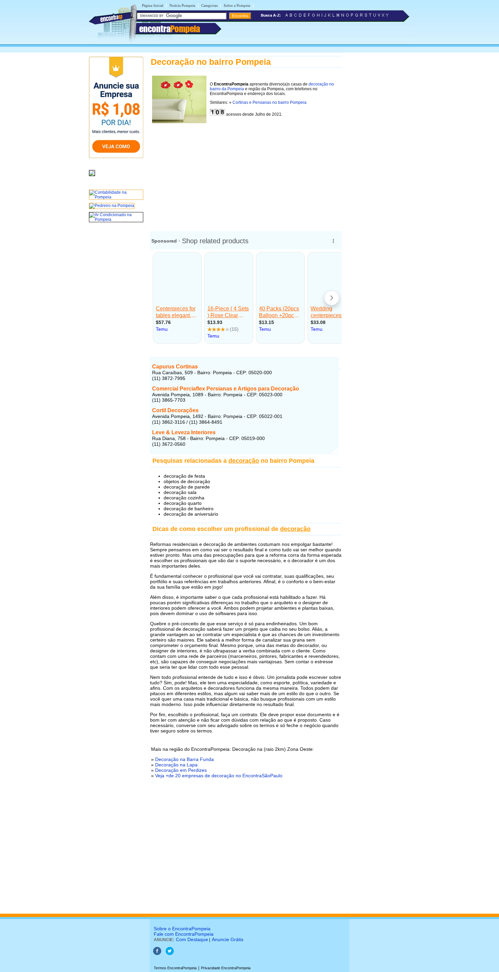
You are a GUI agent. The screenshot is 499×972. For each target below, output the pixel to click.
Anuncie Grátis (227, 939)
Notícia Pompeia (182, 5)
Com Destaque (192, 939)
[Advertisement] (246, 172)
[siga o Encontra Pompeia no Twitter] (170, 953)
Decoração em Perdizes (181, 770)
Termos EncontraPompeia (175, 968)
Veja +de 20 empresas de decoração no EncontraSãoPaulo (218, 775)
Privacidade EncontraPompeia (226, 968)
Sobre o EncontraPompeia (182, 928)
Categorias (209, 5)
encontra (169, 28)
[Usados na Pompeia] (92, 176)
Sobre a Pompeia (237, 5)
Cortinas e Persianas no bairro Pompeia (270, 102)
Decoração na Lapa (176, 764)
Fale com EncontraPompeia (184, 934)
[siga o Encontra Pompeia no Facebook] (157, 953)
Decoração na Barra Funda (184, 759)
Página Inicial (152, 5)
